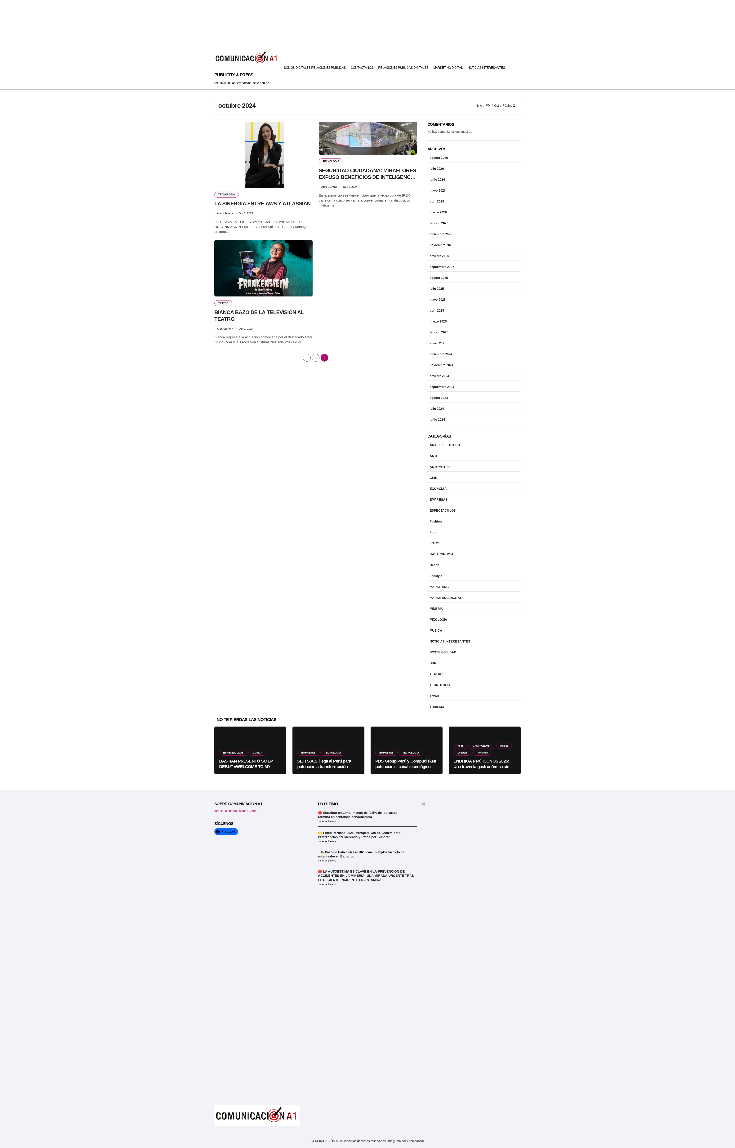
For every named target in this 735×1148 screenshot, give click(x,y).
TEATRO (223, 303)
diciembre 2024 (441, 354)
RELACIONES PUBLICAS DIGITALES (403, 67)
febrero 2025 (439, 332)
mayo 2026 (438, 190)
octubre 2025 (439, 256)
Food (434, 532)
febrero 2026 (439, 223)
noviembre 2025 (441, 245)
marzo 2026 (438, 212)
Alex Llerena (225, 213)
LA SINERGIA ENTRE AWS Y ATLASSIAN (262, 204)
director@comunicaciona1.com (235, 810)
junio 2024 (437, 419)
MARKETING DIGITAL (448, 67)
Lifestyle (436, 576)
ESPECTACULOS (443, 510)
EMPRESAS (439, 499)
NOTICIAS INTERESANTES (486, 67)
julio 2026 (437, 168)
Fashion (436, 521)
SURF (434, 663)
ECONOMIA (438, 488)
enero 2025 (438, 343)
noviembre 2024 (441, 365)
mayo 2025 (438, 299)
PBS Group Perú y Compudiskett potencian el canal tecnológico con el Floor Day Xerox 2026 (405, 766)
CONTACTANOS (362, 67)
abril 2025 (437, 310)
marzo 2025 (438, 321)
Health (434, 565)
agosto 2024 (439, 397)
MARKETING (439, 587)
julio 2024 (437, 408)
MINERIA (436, 608)
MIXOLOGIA (438, 619)
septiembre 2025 (442, 267)
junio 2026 (437, 179)
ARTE (434, 456)
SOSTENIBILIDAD (443, 652)
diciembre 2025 (441, 234)
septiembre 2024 (442, 387)
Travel (434, 696)
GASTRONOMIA (441, 554)
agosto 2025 (439, 277)
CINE (433, 477)
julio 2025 (437, 288)
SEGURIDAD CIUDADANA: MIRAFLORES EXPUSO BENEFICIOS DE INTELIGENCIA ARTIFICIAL (367, 177)
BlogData (394, 1141)
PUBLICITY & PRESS (233, 74)
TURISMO (437, 707)
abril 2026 (437, 201)
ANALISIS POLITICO (445, 445)
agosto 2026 (439, 157)
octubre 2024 (439, 376)
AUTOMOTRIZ (440, 467)
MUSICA (436, 630)
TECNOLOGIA (226, 194)
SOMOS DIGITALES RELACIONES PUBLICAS (315, 67)
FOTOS (435, 543)
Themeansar (415, 1141)
